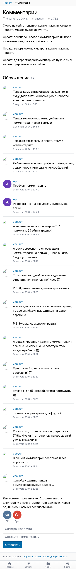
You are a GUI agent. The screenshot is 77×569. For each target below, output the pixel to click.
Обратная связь (32, 556)
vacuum (18, 87)
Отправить (12, 545)
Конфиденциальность (55, 556)
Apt (15, 181)
